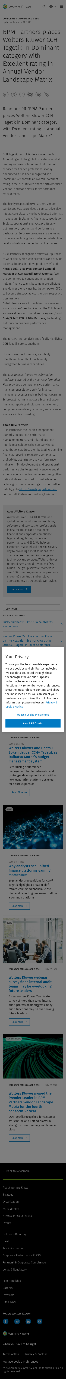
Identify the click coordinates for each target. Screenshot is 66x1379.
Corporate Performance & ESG (22, 1255)
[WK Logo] (16, 1333)
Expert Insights (12, 1281)
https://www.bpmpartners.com (38, 489)
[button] (5, 94)
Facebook (5, 1321)
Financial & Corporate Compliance (24, 1262)
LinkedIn (28, 1321)
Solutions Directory (14, 1234)
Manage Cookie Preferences (33, 714)
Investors (8, 1295)
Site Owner (9, 1302)
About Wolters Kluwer (16, 1187)
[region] (33, 689)
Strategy (8, 1194)
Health (7, 1241)
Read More (18, 792)
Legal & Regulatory (15, 1269)
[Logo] (18, 6)
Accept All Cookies (33, 723)
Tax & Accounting (13, 1248)
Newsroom (18, 1171)
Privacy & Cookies (36, 1354)
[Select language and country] (53, 6)
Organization (11, 1201)
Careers (7, 1288)
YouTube (39, 1321)
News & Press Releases (17, 1216)
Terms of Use (11, 1354)
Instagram (17, 1321)
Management (11, 1208)
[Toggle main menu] (60, 6)
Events (7, 1223)
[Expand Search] (44, 6)
